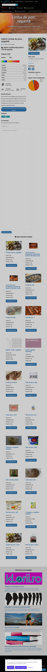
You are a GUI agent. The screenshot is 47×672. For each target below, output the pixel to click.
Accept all (10, 667)
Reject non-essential (20, 667)
